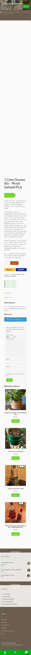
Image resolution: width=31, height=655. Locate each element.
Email (8, 366)
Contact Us (7, 625)
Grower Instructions (9, 630)
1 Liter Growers (16, 274)
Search (15, 652)
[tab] (15, 293)
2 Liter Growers (7, 596)
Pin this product (11, 284)
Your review (10, 338)
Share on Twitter (11, 281)
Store (5, 622)
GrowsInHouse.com (12, 3)
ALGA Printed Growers (8, 599)
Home (3, 12)
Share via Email (11, 286)
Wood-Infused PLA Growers (12, 12)
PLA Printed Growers (8, 601)
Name (8, 359)
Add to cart (14, 263)
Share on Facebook (11, 283)
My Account (5, 652)
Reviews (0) (7, 297)
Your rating (9, 335)
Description (7, 293)
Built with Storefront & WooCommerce (12, 645)
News (5, 628)
